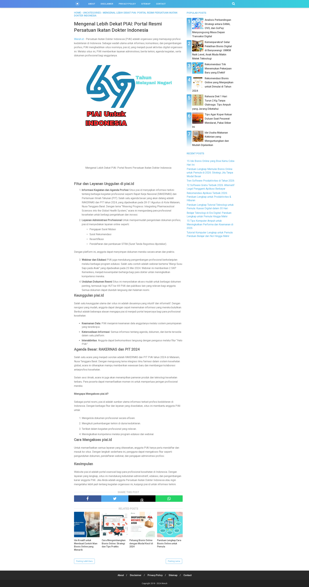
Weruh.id (79, 39)
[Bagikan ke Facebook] (87, 498)
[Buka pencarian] (233, 3)
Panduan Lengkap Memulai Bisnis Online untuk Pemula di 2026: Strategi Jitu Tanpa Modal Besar (210, 173)
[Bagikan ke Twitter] (114, 498)
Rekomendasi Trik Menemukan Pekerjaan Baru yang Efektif (218, 68)
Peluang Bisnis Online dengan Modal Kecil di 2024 (141, 543)
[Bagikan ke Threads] (142, 498)
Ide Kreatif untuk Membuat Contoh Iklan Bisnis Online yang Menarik (85, 545)
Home (77, 12)
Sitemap (146, 4)
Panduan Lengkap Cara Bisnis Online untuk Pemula (169, 543)
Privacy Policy (127, 4)
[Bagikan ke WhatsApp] (169, 498)
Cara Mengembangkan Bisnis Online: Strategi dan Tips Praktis (114, 543)
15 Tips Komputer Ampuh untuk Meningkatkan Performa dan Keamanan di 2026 (210, 224)
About (91, 4)
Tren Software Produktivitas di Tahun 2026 (210, 180)
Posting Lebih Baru (84, 561)
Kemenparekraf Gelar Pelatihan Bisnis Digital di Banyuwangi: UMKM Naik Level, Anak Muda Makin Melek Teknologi (212, 50)
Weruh (164, 583)
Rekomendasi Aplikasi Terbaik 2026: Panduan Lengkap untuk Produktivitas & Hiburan (209, 197)
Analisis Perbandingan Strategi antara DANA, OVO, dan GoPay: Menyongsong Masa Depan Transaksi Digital (211, 28)
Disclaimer (107, 4)
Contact (161, 4)
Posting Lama (174, 561)
